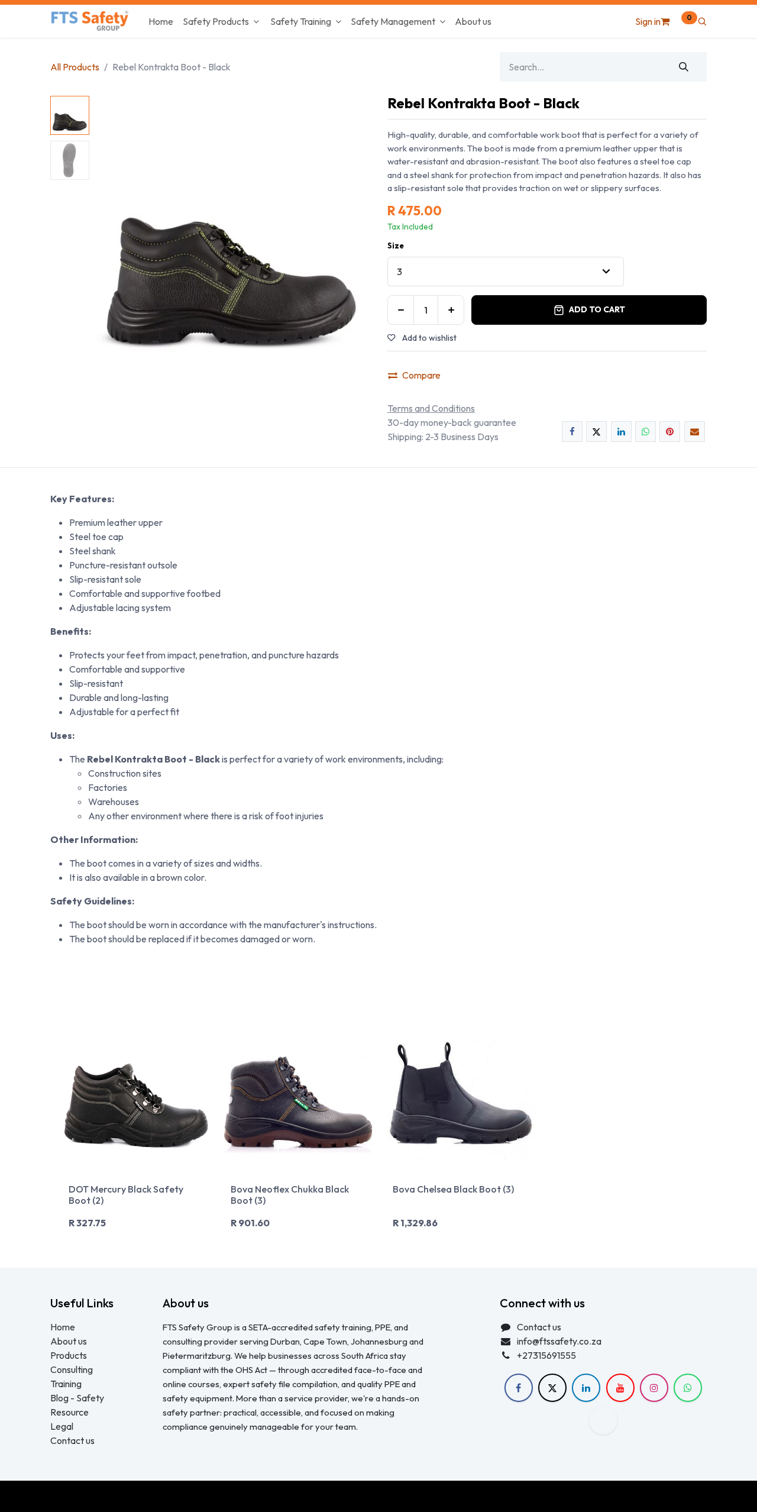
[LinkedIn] (621, 431)
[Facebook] (572, 431)
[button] (702, 21)
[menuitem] (161, 21)
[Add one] (451, 310)
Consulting (71, 1369)
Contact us (72, 1440)
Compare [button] (421, 375)
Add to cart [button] (597, 309)
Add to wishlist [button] (428, 338)
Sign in (648, 21)
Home (62, 1327)
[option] (378, 1130)
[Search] (684, 67)
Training (66, 1384)
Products (68, 1355)
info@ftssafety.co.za (559, 1341)
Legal (61, 1426)
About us (68, 1341)
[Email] (694, 431)
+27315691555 (546, 1355)
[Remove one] (400, 310)
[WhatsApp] (645, 431)
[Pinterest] (669, 431)
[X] (596, 431)
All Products (74, 67)
